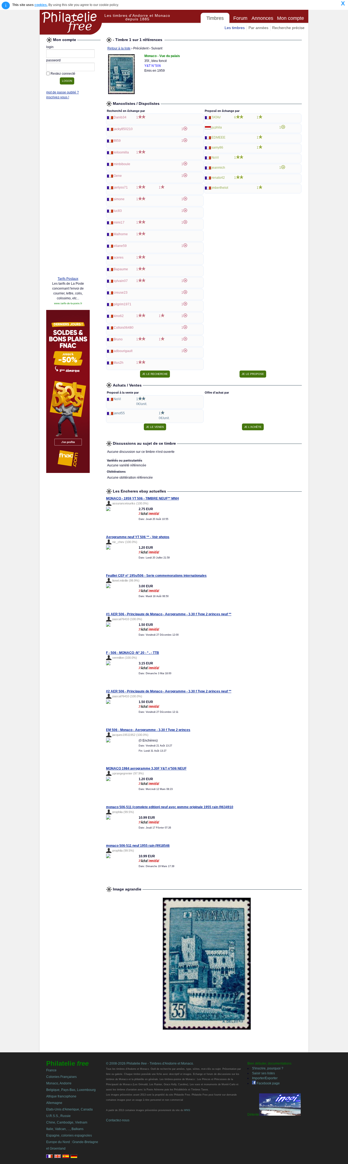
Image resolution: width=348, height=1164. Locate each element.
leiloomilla (121, 152)
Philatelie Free (71, 22)
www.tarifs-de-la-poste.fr (68, 303)
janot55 (119, 413)
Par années (258, 28)
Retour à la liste (118, 48)
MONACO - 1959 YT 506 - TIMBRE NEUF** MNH (142, 498)
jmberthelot (220, 188)
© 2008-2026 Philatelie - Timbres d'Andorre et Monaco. (150, 1063)
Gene (118, 176)
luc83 (118, 211)
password (53, 60)
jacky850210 (123, 129)
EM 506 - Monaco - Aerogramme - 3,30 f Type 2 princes (148, 730)
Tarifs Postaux (68, 279)
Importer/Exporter (265, 1078)
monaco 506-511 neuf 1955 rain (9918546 (138, 846)
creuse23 (121, 292)
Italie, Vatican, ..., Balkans (64, 1129)
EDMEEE (218, 137)
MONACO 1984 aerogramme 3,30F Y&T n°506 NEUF (146, 768)
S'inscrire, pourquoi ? (267, 1068)
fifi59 (117, 141)
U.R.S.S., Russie (58, 1116)
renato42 (218, 178)
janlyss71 (121, 187)
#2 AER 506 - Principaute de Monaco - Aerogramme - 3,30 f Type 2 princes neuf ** (168, 691)
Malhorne (121, 234)
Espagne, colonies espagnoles (69, 1135)
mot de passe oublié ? (62, 92)
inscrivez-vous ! (57, 97)
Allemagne (54, 1103)
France (51, 1070)
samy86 (217, 147)
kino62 (119, 316)
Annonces (262, 18)
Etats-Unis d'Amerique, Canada (69, 1109)
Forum (240, 18)
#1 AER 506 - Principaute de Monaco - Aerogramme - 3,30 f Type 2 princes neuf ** (168, 614)
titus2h (118, 363)
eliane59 (120, 246)
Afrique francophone (61, 1096)
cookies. (41, 5)
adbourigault (123, 351)
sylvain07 (121, 281)
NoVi (215, 157)
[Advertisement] (68, 189)
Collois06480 (123, 328)
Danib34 (120, 117)
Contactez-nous (117, 1120)
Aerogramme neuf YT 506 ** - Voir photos (137, 537)
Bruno (118, 339)
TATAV (216, 117)
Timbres (215, 18)
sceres (118, 257)
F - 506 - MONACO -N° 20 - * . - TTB (132, 653)
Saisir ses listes (263, 1073)
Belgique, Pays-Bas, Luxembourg (71, 1090)
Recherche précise (288, 28)
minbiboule (122, 164)
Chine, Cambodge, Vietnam (66, 1122)
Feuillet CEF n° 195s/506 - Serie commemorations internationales (156, 576)
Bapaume (121, 269)
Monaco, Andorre (59, 1083)
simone (119, 199)
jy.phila (217, 127)
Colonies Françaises (61, 1077)
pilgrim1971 (122, 304)
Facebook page (268, 1083)
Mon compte (290, 18)
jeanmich (218, 168)
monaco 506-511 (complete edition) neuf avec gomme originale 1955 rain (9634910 (169, 807)
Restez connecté (63, 74)
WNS (187, 1110)
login (50, 47)
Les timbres (235, 28)
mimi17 (119, 222)
